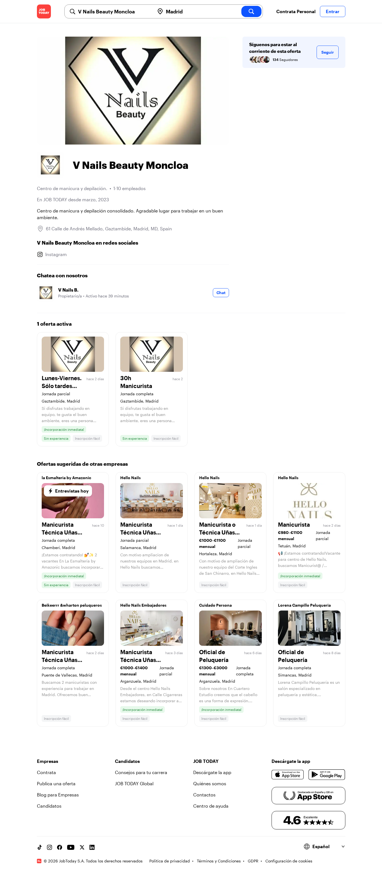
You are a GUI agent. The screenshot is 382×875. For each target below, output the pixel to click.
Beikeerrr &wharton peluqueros (72, 605)
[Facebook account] (59, 847)
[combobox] (114, 11)
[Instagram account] (49, 847)
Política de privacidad (169, 861)
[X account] (81, 847)
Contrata (46, 772)
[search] (251, 11)
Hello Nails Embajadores (143, 605)
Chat (220, 292)
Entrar (332, 11)
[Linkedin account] (92, 847)
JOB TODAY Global (134, 783)
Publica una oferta (56, 783)
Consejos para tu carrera (141, 772)
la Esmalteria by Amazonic (66, 477)
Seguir (327, 52)
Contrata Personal (295, 11)
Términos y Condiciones (219, 861)
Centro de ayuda (210, 805)
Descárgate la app (212, 772)
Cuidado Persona (215, 605)
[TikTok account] (39, 847)
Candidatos (49, 805)
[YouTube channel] (70, 847)
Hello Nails (130, 477)
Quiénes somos (209, 783)
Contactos (204, 794)
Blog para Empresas (58, 794)
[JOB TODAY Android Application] (326, 774)
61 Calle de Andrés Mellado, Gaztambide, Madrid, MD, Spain (109, 228)
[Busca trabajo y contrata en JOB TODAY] (44, 11)
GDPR (253, 861)
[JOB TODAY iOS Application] (288, 774)
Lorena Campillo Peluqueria (304, 605)
